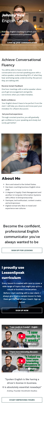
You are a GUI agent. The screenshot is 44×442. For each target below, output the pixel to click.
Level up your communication (22, 42)
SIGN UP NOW (22, 310)
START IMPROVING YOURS (22, 399)
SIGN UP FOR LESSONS (22, 250)
